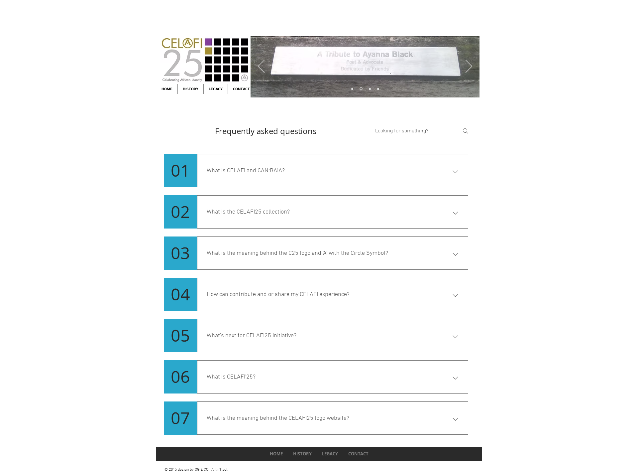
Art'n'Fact (219, 469)
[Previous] (261, 67)
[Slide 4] (352, 89)
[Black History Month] (378, 89)
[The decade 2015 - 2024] (361, 88)
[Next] (469, 67)
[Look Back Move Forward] (370, 89)
